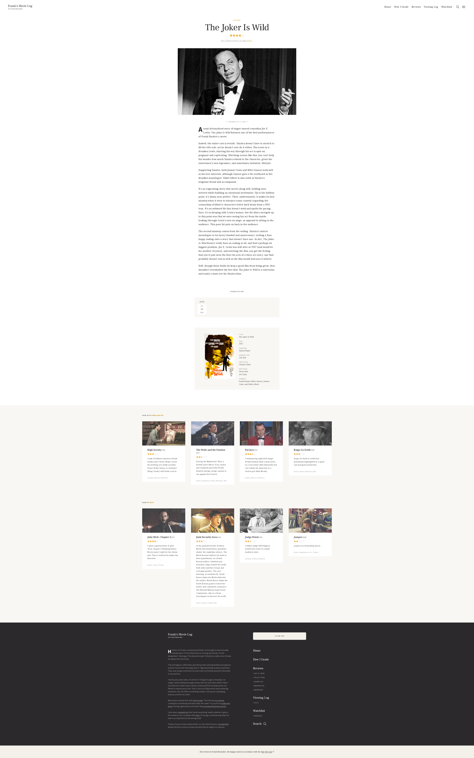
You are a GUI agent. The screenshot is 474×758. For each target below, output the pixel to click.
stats (198, 715)
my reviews (219, 700)
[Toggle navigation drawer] (463, 6)
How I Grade (401, 7)
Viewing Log (431, 7)
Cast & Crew (259, 673)
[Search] (457, 6)
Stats (256, 703)
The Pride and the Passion (210, 451)
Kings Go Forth (304, 449)
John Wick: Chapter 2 (161, 537)
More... (250, 41)
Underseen (258, 690)
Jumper (300, 537)
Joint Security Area (208, 537)
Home (387, 7)
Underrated (259, 686)
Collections (259, 677)
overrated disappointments (214, 706)
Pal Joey (251, 449)
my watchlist (223, 724)
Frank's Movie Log (20, 6)
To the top (279, 636)
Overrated (258, 682)
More (148, 502)
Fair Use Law (266, 752)
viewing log (183, 712)
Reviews (416, 7)
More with (152, 415)
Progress (258, 716)
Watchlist (446, 7)
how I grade (198, 700)
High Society (156, 449)
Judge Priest (253, 537)
